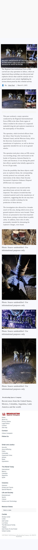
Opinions (4, 485)
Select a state (7, 510)
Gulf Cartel (5, 521)
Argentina (5, 475)
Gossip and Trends (7, 487)
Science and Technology (9, 501)
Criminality (5, 453)
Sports (4, 497)
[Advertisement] (19, 19)
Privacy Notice (6, 421)
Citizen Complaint (7, 433)
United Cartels (6, 531)
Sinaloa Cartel (6, 517)
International (5, 469)
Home (3, 417)
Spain (3, 477)
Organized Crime (7, 455)
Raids (3, 459)
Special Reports (6, 489)
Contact (4, 425)
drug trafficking (6, 449)
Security (4, 447)
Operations (5, 461)
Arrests (4, 457)
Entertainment (6, 495)
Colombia (4, 473)
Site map (4, 427)
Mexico (4, 471)
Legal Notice (6, 423)
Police (3, 451)
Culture (4, 499)
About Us (4, 419)
